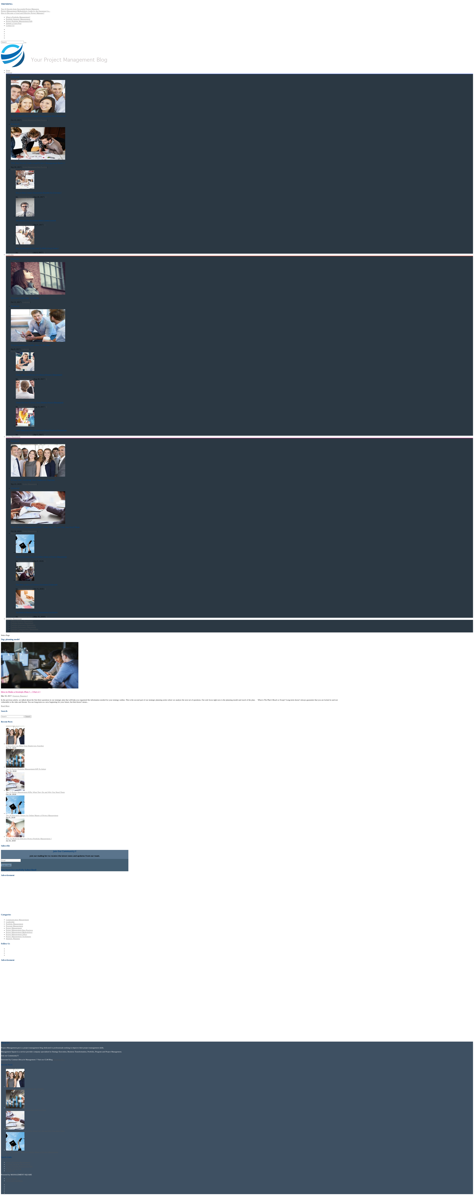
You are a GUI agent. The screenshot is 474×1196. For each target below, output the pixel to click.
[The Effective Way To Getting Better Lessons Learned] (25, 216)
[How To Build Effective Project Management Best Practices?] (38, 112)
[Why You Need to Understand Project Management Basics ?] (38, 159)
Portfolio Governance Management (23, 625)
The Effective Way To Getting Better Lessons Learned (36, 220)
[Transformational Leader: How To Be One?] (38, 341)
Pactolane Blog (59, 1060)
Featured (9, 73)
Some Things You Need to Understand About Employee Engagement (41, 430)
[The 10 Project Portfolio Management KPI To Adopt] (15, 767)
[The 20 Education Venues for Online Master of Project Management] (25, 552)
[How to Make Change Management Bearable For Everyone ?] (25, 188)
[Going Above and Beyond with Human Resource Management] (25, 370)
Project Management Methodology (19, 932)
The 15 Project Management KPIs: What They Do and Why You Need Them (35, 792)
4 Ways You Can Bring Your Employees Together (25, 746)
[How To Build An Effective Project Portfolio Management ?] (15, 837)
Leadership (10, 255)
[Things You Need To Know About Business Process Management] (25, 398)
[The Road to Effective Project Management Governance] (25, 608)
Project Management (13, 437)
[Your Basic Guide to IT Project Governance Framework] (25, 580)
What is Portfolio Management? (18, 17)
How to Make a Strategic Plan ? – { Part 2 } (20, 692)
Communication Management (17, 920)
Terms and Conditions (14, 1181)
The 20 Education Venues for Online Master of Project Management (41, 557)
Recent (13, 169)
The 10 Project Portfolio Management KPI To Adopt (26, 769)
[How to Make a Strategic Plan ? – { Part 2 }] (39, 688)
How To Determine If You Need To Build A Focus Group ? (37, 248)
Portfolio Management (14, 924)
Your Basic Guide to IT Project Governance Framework (37, 585)
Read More (5, 706)
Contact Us (10, 26)
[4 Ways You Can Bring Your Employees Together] (38, 476)
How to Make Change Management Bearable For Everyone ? (38, 193)
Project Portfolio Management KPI (19, 21)
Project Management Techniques (18, 937)
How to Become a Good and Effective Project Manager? (22, 13)
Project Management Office (16, 934)
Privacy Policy (11, 1179)
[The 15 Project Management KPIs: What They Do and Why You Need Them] (38, 523)
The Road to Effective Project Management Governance (37, 612)
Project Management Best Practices (34, 120)
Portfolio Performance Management (23, 627)
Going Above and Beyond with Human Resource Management (39, 375)
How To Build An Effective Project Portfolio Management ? (29, 839)
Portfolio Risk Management (20, 631)
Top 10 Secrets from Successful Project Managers (20, 9)
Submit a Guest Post (13, 23)
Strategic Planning (20, 696)
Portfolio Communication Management (24, 629)
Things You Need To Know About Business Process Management (39, 402)
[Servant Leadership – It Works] (38, 294)
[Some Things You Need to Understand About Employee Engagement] (25, 426)
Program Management (14, 926)
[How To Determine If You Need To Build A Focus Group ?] (25, 244)
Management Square (25, 197)
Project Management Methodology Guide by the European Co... (25, 11)
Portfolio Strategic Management (18, 19)
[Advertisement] (19, 894)
